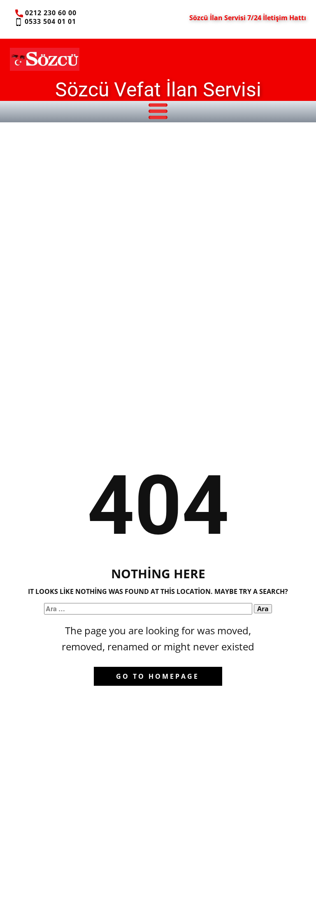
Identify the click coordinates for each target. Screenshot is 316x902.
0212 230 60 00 (50, 12)
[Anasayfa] (44, 59)
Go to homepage (157, 676)
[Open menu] (158, 111)
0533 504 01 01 (49, 21)
